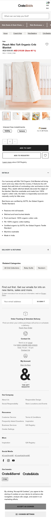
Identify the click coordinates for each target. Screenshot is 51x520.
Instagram (8, 460)
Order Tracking (17, 319)
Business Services (9, 425)
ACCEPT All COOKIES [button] (25, 506)
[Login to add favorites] (47, 46)
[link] (9, 6)
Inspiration (30, 421)
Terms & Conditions (33, 417)
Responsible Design (33, 400)
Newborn (41, 268)
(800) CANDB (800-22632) (27, 345)
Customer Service (9, 417)
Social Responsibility (10, 404)
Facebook (3, 460)
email (30, 343)
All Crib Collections (11, 268)
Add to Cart (25, 148)
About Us (5, 400)
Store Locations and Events (36, 404)
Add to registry (21, 155)
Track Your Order (25, 328)
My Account (25, 361)
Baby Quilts (28, 268)
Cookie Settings (8, 429)
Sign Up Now (25, 365)
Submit (41, 301)
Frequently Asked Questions (13, 421)
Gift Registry (30, 425)
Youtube (13, 460)
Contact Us (25, 339)
